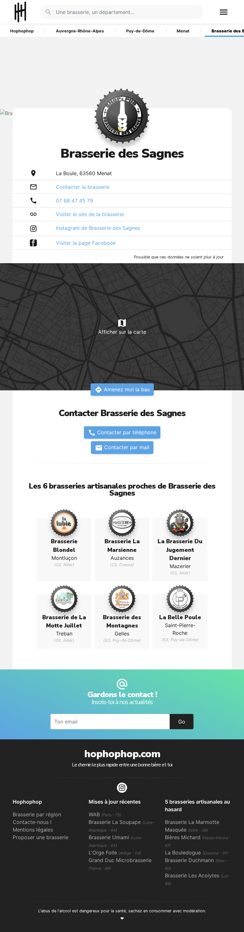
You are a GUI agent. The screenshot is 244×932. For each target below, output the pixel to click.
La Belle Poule (180, 617)
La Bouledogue (196, 852)
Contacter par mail (122, 448)
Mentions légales (33, 829)
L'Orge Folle (115, 852)
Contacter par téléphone (122, 432)
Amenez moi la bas (122, 390)
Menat (183, 31)
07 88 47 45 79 (74, 200)
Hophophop (20, 12)
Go (181, 721)
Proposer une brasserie (40, 837)
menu (224, 12)
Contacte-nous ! (32, 822)
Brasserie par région (37, 814)
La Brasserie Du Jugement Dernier (180, 550)
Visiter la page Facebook (86, 243)
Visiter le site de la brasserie (90, 214)
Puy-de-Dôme (140, 31)
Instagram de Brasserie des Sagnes (98, 228)
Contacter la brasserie (82, 187)
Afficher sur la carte (122, 326)
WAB (105, 814)
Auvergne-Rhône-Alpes (80, 31)
